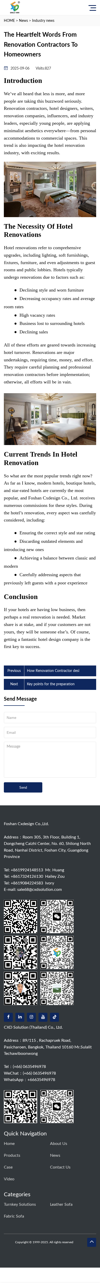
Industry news (43, 21)
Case (8, 1167)
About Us (58, 1144)
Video (9, 1179)
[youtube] (42, 1017)
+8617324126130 (27, 876)
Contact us (60, 1167)
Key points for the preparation (51, 684)
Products (12, 1155)
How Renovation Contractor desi (53, 671)
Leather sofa (61, 1204)
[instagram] (31, 1017)
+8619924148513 (27, 870)
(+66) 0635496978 (29, 1067)
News (23, 21)
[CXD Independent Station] (15, 7)
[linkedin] (19, 1017)
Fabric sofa (14, 1216)
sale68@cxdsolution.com (39, 890)
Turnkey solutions (20, 1204)
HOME (9, 21)
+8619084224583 (27, 883)
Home (9, 1144)
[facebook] (8, 1017)
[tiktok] (54, 1017)
